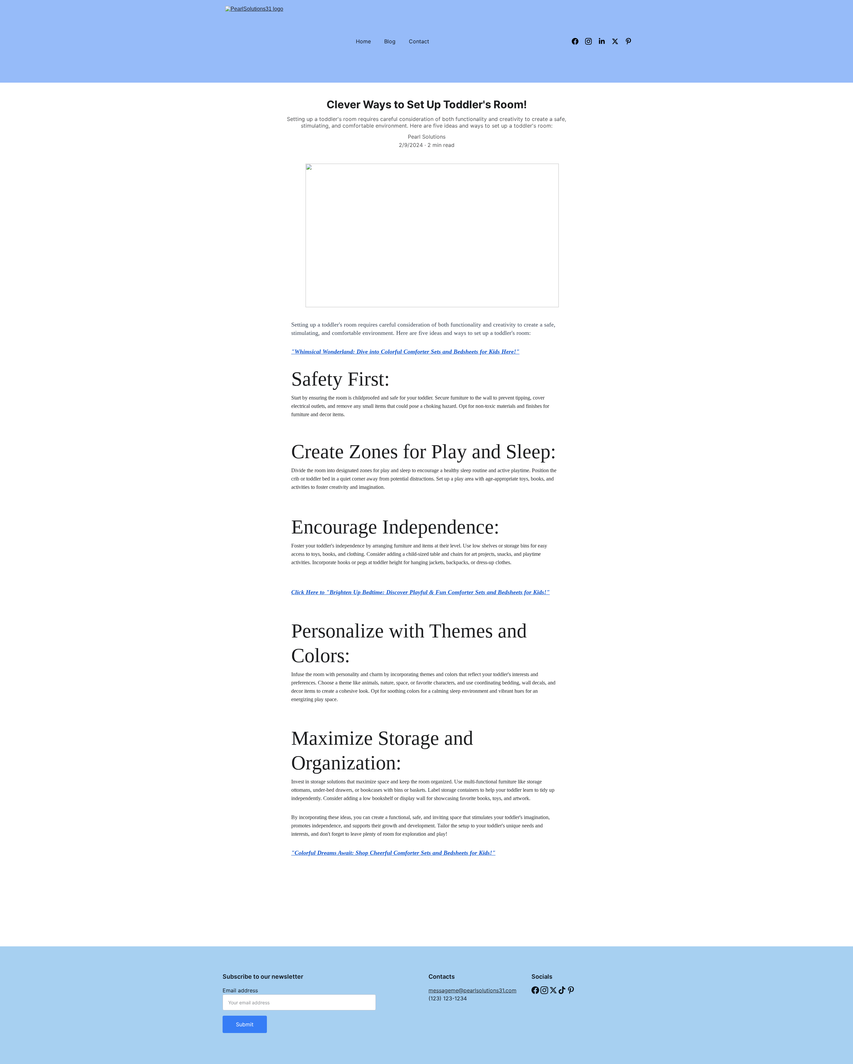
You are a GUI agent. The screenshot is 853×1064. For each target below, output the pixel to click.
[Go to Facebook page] (535, 990)
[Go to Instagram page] (544, 990)
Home (363, 41)
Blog (390, 41)
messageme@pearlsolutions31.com (472, 990)
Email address (240, 990)
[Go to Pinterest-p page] (571, 990)
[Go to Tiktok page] (562, 990)
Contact (419, 41)
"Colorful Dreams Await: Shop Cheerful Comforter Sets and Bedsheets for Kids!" (393, 852)
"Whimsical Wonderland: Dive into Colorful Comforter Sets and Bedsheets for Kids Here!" (405, 351)
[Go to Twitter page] (553, 990)
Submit (245, 1024)
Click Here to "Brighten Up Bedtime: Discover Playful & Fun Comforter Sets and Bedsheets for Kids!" (420, 592)
